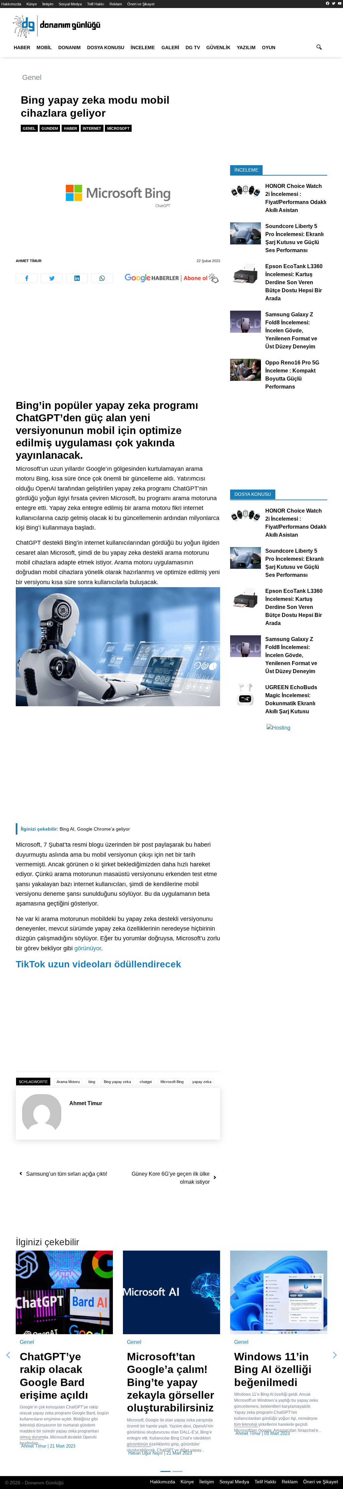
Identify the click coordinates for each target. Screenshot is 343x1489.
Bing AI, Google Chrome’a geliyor (75, 829)
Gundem (50, 128)
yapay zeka (201, 1082)
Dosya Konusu (105, 47)
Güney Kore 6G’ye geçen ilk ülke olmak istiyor (171, 1178)
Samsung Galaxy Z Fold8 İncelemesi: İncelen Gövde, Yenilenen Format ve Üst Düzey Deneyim (291, 330)
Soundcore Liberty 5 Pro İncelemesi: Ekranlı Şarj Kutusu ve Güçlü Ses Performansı (294, 238)
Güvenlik (218, 47)
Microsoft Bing (172, 1082)
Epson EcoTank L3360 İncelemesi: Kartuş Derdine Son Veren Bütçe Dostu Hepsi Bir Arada (294, 282)
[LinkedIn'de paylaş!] (76, 278)
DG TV (193, 47)
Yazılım (246, 47)
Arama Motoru (68, 1082)
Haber (22, 47)
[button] (8, 1355)
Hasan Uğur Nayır (145, 1453)
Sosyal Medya (70, 4)
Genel (32, 77)
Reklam (116, 4)
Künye (31, 4)
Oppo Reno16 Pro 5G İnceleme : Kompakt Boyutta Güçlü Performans (292, 375)
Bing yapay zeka (117, 1082)
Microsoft (118, 128)
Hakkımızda (11, 4)
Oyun (268, 47)
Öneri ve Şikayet (140, 4)
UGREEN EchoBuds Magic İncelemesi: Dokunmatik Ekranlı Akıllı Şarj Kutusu (291, 699)
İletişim (47, 4)
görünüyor (87, 948)
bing (91, 1082)
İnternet (92, 128)
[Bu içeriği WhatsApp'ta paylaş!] (102, 278)
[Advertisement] (118, 350)
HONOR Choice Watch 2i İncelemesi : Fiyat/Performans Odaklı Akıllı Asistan (295, 198)
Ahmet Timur (29, 261)
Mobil (44, 47)
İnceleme (143, 47)
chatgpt (146, 1082)
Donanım (69, 47)
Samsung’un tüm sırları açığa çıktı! (66, 1174)
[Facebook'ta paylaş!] (26, 278)
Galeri (170, 47)
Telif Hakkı (95, 4)
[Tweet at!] (51, 278)
